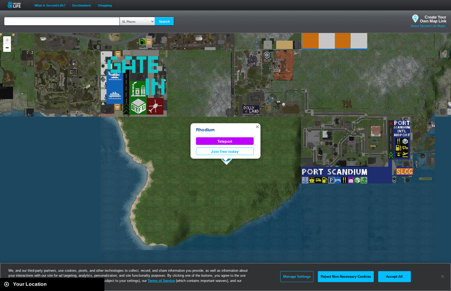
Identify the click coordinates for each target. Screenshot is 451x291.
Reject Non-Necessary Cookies (346, 276)
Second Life (17, 4)
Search (164, 21)
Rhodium (205, 130)
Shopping (105, 5)
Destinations (81, 5)
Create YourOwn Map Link (433, 19)
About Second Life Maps (428, 26)
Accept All (394, 276)
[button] (257, 126)
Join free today (225, 151)
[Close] (442, 276)
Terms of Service (161, 281)
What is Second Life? (50, 5)
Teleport (225, 141)
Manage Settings (297, 276)
